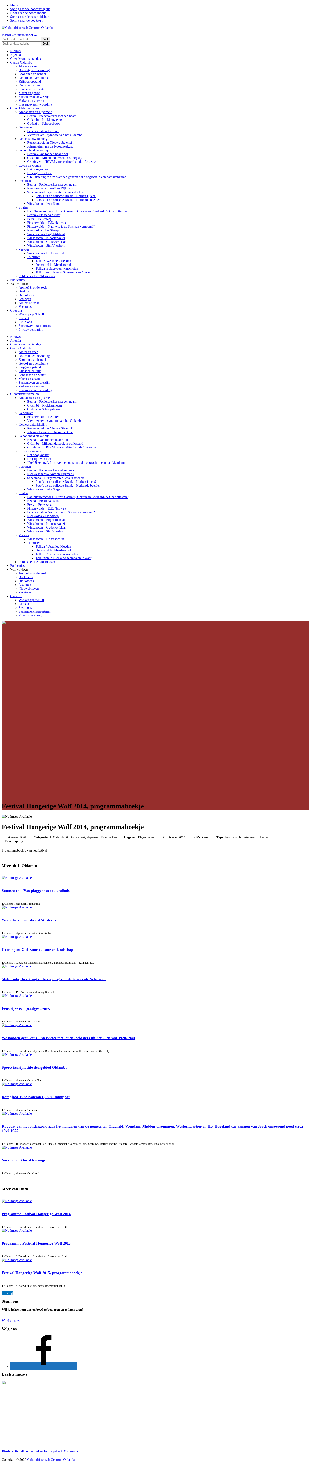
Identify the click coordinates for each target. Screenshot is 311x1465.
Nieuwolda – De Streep (43, 230)
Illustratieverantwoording (35, 104)
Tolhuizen (33, 257)
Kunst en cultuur (30, 85)
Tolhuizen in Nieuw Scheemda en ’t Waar (63, 272)
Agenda (15, 55)
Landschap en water (32, 89)
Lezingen (25, 299)
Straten (23, 207)
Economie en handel (32, 74)
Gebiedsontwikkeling (33, 139)
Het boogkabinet (38, 169)
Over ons (16, 310)
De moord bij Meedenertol (53, 264)
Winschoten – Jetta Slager (44, 203)
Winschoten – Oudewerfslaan (46, 242)
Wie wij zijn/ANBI (31, 314)
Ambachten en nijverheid (35, 112)
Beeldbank (26, 291)
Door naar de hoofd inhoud (28, 13)
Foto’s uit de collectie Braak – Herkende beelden (68, 200)
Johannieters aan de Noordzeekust (50, 146)
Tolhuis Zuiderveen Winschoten (57, 268)
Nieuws (15, 51)
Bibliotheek (26, 295)
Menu (14, 5)
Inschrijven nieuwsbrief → (19, 35)
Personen (25, 180)
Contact (24, 318)
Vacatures (25, 306)
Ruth (24, 837)
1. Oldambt (57, 837)
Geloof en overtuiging (33, 77)
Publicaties (17, 280)
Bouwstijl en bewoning (34, 70)
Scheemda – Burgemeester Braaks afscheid (56, 192)
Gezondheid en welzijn (34, 150)
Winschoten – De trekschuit (45, 253)
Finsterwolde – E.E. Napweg (46, 222)
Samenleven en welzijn (34, 97)
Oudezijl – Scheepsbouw (44, 123)
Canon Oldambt (21, 62)
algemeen (93, 837)
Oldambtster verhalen (24, 108)
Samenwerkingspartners (35, 325)
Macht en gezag (29, 93)
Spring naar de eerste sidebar (29, 16)
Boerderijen (109, 837)
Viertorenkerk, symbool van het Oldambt (54, 135)
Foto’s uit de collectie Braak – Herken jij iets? (66, 196)
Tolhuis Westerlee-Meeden (53, 261)
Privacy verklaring (31, 329)
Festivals (231, 837)
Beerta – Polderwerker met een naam (51, 116)
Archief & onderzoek (33, 287)
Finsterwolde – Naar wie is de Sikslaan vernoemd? (61, 226)
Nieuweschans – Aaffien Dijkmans (50, 188)
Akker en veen (28, 66)
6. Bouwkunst (75, 837)
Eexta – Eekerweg (39, 219)
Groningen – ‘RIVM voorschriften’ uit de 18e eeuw (61, 161)
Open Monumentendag (25, 58)
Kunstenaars (247, 837)
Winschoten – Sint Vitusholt (45, 245)
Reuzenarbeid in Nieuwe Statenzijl (50, 142)
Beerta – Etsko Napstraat (43, 215)
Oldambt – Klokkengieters (44, 119)
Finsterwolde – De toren (43, 131)
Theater (263, 837)
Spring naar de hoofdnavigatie (30, 9)
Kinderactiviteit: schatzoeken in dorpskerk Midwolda (40, 1451)
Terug (8, 1293)
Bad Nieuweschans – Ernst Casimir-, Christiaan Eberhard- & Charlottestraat (77, 211)
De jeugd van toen (39, 173)
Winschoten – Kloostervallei (46, 238)
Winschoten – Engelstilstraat (46, 234)
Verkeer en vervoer (31, 100)
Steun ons (25, 322)
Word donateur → (14, 1320)
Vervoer (24, 249)
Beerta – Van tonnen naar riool (47, 154)
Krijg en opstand (30, 81)
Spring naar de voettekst (26, 20)
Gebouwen (26, 127)
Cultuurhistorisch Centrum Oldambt (51, 1459)
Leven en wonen (30, 165)
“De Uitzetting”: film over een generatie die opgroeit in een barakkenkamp (76, 177)
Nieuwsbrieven (29, 303)
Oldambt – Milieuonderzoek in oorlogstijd (55, 158)
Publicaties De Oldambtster (37, 276)
